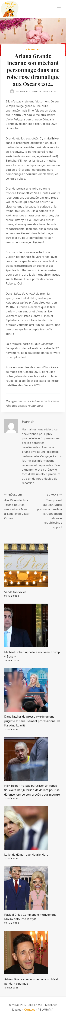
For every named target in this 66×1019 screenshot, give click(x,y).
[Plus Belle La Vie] (9, 9)
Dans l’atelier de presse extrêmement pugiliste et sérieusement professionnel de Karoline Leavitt (32, 721)
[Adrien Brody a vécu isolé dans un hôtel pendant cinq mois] (33, 952)
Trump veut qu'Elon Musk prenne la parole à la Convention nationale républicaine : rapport (49, 511)
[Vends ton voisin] (33, 565)
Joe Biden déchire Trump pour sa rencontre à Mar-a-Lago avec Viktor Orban (17, 506)
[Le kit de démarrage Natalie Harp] (33, 828)
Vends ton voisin (15, 592)
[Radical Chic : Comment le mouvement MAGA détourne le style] (33, 888)
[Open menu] (60, 9)
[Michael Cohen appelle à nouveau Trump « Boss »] (33, 625)
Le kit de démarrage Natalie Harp (26, 854)
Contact (29, 1009)
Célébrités (33, 49)
